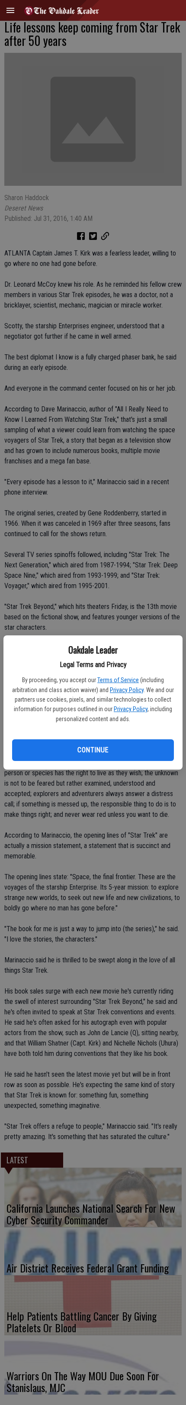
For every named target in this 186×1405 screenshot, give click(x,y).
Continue (92, 750)
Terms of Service (118, 680)
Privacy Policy (127, 689)
